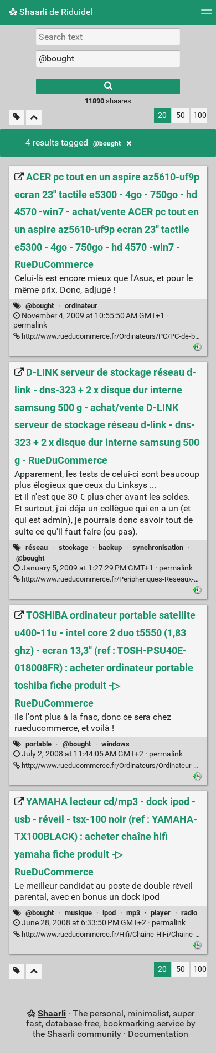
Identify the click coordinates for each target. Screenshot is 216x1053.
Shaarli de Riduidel (54, 12)
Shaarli (52, 1013)
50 (180, 115)
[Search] (108, 86)
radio (189, 913)
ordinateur (81, 306)
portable (38, 744)
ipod (109, 913)
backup (110, 547)
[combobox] (108, 58)
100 (200, 115)
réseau (36, 547)
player (161, 913)
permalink (90, 320)
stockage (73, 547)
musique (78, 913)
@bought (107, 143)
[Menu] (206, 15)
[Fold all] (34, 117)
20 (162, 115)
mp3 (133, 913)
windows (115, 744)
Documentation (158, 1034)
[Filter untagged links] (16, 117)
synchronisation (157, 547)
